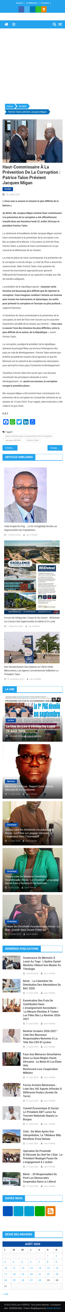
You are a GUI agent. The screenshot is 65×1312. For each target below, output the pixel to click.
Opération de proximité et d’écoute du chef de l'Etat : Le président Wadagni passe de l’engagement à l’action (42, 1156)
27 (31, 1280)
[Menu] (13, 24)
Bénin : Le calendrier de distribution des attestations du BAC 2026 (42, 984)
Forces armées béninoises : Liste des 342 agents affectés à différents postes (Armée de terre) (42, 1090)
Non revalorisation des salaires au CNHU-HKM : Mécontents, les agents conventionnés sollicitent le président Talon (31, 670)
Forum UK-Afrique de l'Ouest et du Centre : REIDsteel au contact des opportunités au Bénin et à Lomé (31, 619)
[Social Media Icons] (8, 1211)
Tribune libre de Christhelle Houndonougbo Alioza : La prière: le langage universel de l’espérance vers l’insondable (29, 833)
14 (39, 1268)
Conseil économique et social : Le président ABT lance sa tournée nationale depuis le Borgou (41, 1114)
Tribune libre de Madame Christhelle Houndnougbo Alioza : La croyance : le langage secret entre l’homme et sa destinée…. (32, 880)
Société (7, 189)
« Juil (5, 1294)
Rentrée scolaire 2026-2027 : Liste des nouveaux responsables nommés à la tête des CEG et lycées (40, 1037)
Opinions (11, 781)
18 (14, 1274)
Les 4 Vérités (32, 535)
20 (31, 1274)
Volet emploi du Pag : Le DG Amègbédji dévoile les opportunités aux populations (30, 528)
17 (5, 1274)
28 (39, 1280)
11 (14, 1268)
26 (23, 1280)
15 (48, 1268)
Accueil (19, 3)
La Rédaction (32, 3)
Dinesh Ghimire (53, 1308)
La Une (11, 720)
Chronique (11, 825)
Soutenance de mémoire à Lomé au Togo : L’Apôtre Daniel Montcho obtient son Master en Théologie (42, 963)
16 (57, 1268)
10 (5, 1268)
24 (5, 1280)
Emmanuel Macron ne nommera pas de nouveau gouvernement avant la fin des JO (12, 448)
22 (48, 1274)
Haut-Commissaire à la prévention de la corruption (28, 436)
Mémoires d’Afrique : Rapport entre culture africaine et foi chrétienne (29, 788)
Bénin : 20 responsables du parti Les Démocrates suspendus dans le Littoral (40, 1178)
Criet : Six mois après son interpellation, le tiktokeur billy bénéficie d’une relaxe (42, 1135)
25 (14, 1280)
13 (31, 1268)
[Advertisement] (32, 66)
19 (23, 1274)
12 (23, 1268)
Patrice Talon (32, 440)
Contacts (45, 3)
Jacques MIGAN (13, 440)
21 (39, 1274)
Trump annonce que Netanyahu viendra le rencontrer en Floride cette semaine (56, 448)
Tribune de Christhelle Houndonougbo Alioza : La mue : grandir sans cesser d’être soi (32, 928)
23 (57, 1274)
